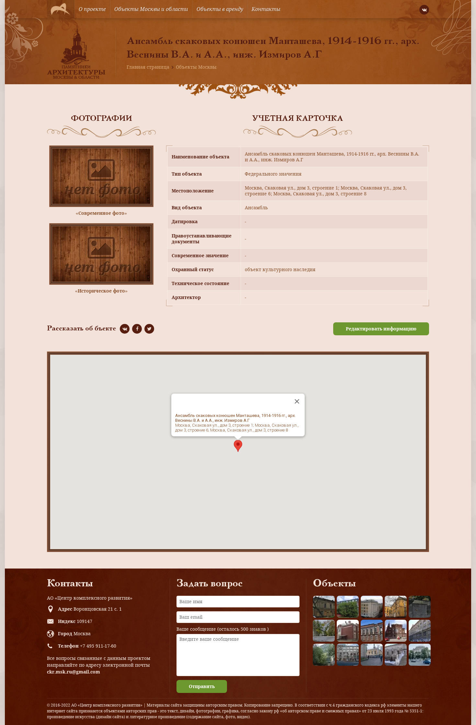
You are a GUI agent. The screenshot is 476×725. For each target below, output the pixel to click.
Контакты (266, 9)
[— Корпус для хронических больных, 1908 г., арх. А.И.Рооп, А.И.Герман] (372, 607)
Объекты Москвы (196, 67)
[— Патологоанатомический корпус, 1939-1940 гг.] (348, 631)
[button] (238, 446)
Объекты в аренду (220, 9)
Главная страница (148, 67)
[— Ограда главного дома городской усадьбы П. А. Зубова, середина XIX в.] (420, 607)
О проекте (92, 9)
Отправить (202, 686)
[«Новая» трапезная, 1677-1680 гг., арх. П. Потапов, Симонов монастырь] (396, 655)
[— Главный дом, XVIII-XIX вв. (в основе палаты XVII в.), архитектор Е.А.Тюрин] (324, 607)
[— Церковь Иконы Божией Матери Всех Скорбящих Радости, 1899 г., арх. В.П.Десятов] (396, 631)
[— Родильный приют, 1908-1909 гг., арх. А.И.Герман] (372, 631)
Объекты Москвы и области (151, 9)
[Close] (297, 401)
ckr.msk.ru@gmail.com (73, 672)
